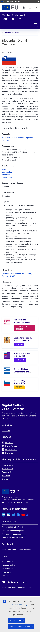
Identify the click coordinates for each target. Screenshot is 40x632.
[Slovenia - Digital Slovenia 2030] (7, 385)
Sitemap (5, 479)
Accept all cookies (17, 620)
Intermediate (7, 172)
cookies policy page (20, 605)
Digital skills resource (21, 327)
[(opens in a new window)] (11, 7)
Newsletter (6, 475)
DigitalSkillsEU (11, 446)
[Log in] (30, 7)
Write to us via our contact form (14, 534)
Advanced (6, 175)
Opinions (19, 344)
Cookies (5, 576)
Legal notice (6, 572)
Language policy (8, 565)
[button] (23, 7)
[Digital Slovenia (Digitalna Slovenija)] (7, 325)
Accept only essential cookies (21, 627)
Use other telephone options (13, 531)
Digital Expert (7, 177)
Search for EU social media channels (16, 550)
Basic (4, 169)
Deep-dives (19, 360)
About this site (7, 562)
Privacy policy (7, 468)
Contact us (6, 430)
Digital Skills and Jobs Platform (13, 407)
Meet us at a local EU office (12, 538)
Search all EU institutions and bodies (16, 588)
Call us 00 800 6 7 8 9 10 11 (13, 527)
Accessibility (7, 472)
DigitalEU (9, 442)
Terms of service (8, 465)
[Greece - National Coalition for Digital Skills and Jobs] (7, 374)
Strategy (19, 387)
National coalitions (11, 32)
